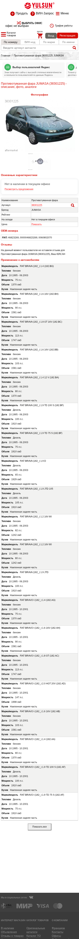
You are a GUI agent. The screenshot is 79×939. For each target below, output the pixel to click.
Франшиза (58, 928)
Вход (51, 35)
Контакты (57, 931)
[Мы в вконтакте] (31, 898)
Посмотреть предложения (19, 189)
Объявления (9, 931)
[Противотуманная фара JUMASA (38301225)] (39, 150)
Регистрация (67, 35)
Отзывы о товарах (12, 935)
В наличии (7, 928)
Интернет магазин (13, 920)
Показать (36, 224)
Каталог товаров (37, 920)
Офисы (56, 935)
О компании (60, 920)
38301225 (36, 205)
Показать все (39, 826)
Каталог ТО (33, 935)
